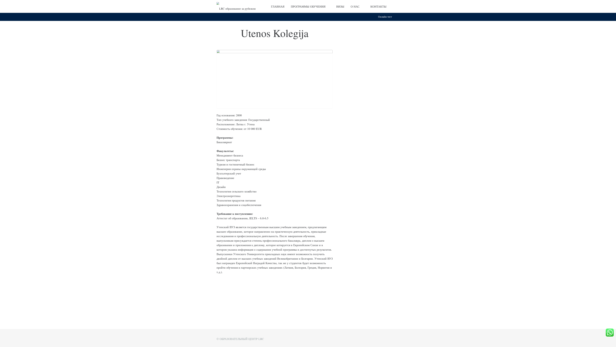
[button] (397, 17)
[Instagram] (396, 6)
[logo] (236, 6)
